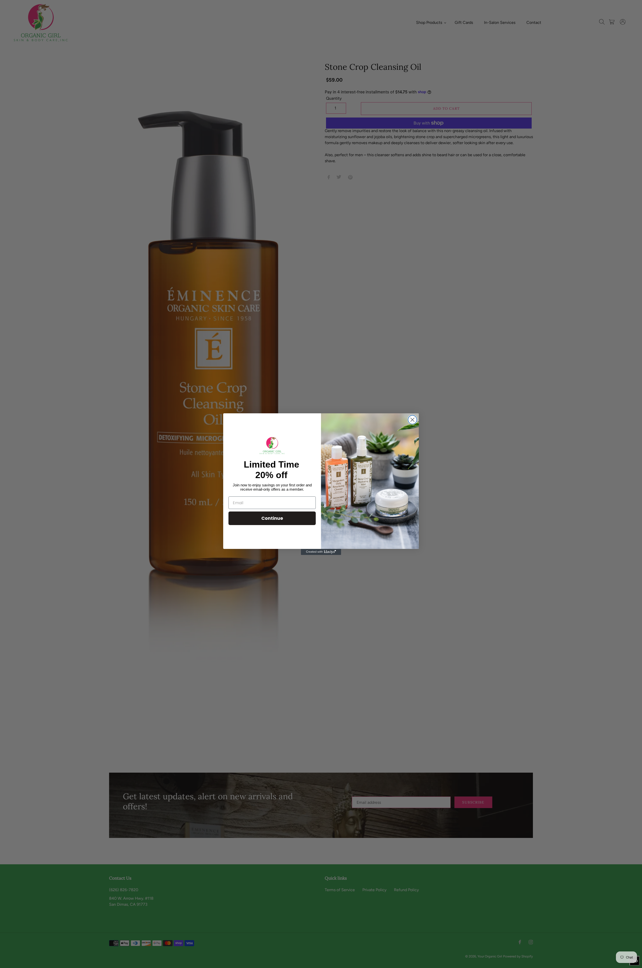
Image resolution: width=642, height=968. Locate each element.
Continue (272, 518)
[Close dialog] (412, 419)
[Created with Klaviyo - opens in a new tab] (321, 552)
